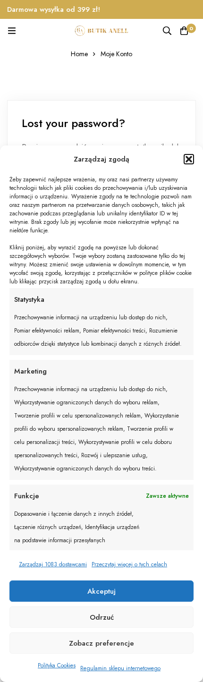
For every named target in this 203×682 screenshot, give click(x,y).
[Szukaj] (167, 30)
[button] (189, 159)
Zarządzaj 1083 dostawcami (53, 564)
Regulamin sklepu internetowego (120, 668)
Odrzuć (102, 617)
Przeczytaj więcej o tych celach (129, 564)
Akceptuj (101, 591)
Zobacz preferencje (101, 643)
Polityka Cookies (57, 665)
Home (79, 54)
